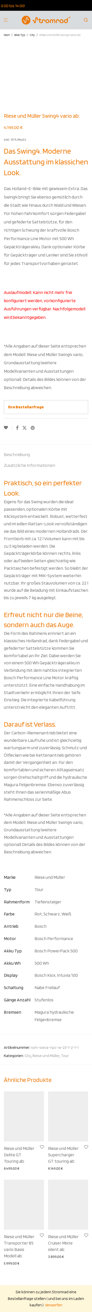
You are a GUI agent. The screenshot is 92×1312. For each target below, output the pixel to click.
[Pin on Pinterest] (33, 428)
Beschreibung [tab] (17, 454)
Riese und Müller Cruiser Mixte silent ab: (63, 1243)
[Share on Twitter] (24, 428)
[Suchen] (87, 20)
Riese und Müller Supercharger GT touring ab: (63, 1155)
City (32, 35)
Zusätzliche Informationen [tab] (29, 465)
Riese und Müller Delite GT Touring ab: (19, 1155)
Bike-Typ (19, 35)
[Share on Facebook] (17, 428)
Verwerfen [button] (53, 1305)
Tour (65, 1055)
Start (7, 35)
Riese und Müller (45, 1055)
